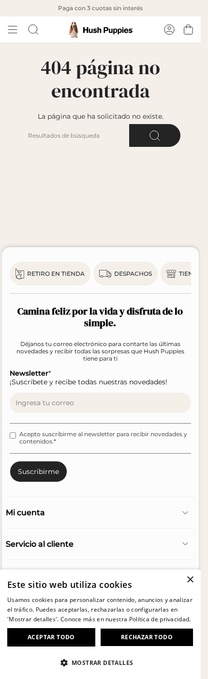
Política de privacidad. (160, 619)
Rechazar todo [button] (147, 637)
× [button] (189, 580)
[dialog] (100, 624)
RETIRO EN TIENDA (56, 273)
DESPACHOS (133, 273)
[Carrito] (188, 29)
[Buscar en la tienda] (154, 135)
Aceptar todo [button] (51, 637)
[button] (100, 662)
